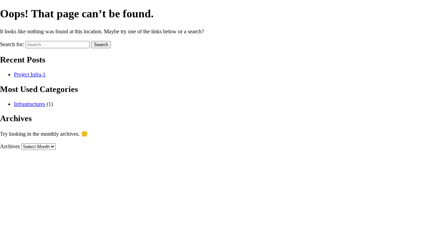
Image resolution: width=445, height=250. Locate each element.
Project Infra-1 (30, 74)
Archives (10, 146)
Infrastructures (29, 104)
